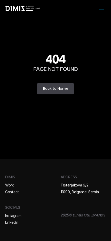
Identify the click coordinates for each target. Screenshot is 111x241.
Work (9, 185)
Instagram (13, 215)
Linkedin (11, 222)
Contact (12, 192)
